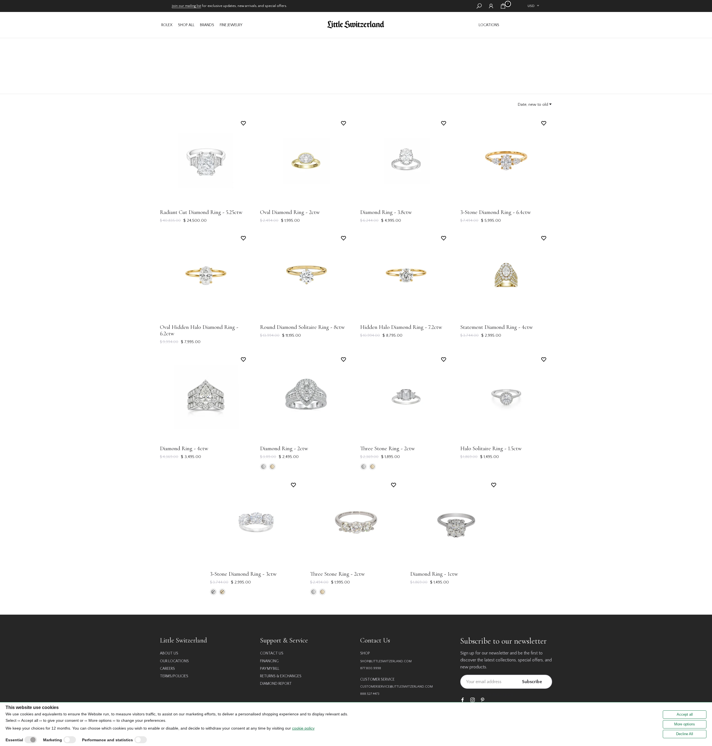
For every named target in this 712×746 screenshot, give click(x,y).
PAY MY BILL (269, 668)
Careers (167, 668)
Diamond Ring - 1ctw (434, 574)
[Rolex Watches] (527, 25)
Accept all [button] (685, 714)
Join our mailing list (186, 6)
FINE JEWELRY (231, 25)
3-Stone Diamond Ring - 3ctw (243, 574)
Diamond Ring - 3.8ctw (386, 212)
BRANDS (207, 25)
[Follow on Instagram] (472, 700)
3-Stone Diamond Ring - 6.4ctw (495, 212)
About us (169, 653)
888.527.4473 (369, 694)
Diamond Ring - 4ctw (184, 448)
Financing (269, 661)
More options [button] (684, 724)
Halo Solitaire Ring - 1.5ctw (491, 448)
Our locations (174, 661)
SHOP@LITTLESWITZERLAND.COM (386, 661)
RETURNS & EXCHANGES (280, 676)
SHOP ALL (186, 25)
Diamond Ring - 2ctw (284, 448)
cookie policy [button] (303, 728)
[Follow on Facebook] (462, 700)
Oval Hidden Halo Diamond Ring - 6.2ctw (199, 330)
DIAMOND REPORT (276, 683)
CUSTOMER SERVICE (377, 679)
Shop (365, 653)
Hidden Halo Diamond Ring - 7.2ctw (401, 327)
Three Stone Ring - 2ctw (387, 448)
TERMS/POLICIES (174, 676)
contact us (271, 653)
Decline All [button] (684, 734)
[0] (503, 6)
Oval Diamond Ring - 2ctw (290, 212)
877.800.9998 (370, 668)
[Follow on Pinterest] (482, 700)
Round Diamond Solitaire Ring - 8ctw (302, 327)
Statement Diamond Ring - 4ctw (496, 327)
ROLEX (166, 25)
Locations (489, 25)
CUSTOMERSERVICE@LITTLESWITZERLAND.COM (396, 686)
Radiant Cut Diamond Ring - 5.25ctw (201, 212)
